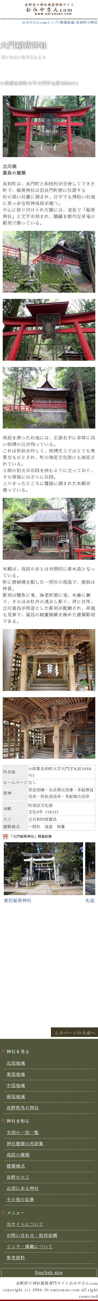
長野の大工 (18, 1177)
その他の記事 (20, 1200)
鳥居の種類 (18, 1155)
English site (49, 1273)
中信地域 (16, 1085)
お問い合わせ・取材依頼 (32, 1235)
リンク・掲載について (30, 1247)
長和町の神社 (86, 22)
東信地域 (67, 22)
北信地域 (16, 1063)
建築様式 (16, 1166)
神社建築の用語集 (25, 1144)
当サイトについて (25, 1224)
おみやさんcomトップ (40, 22)
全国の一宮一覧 (23, 1133)
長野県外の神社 (23, 1108)
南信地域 (16, 1097)
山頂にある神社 (23, 1188)
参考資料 (16, 1258)
